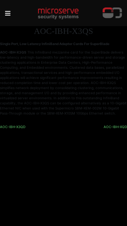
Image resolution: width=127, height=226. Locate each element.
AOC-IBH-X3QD (12, 127)
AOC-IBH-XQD (115, 127)
